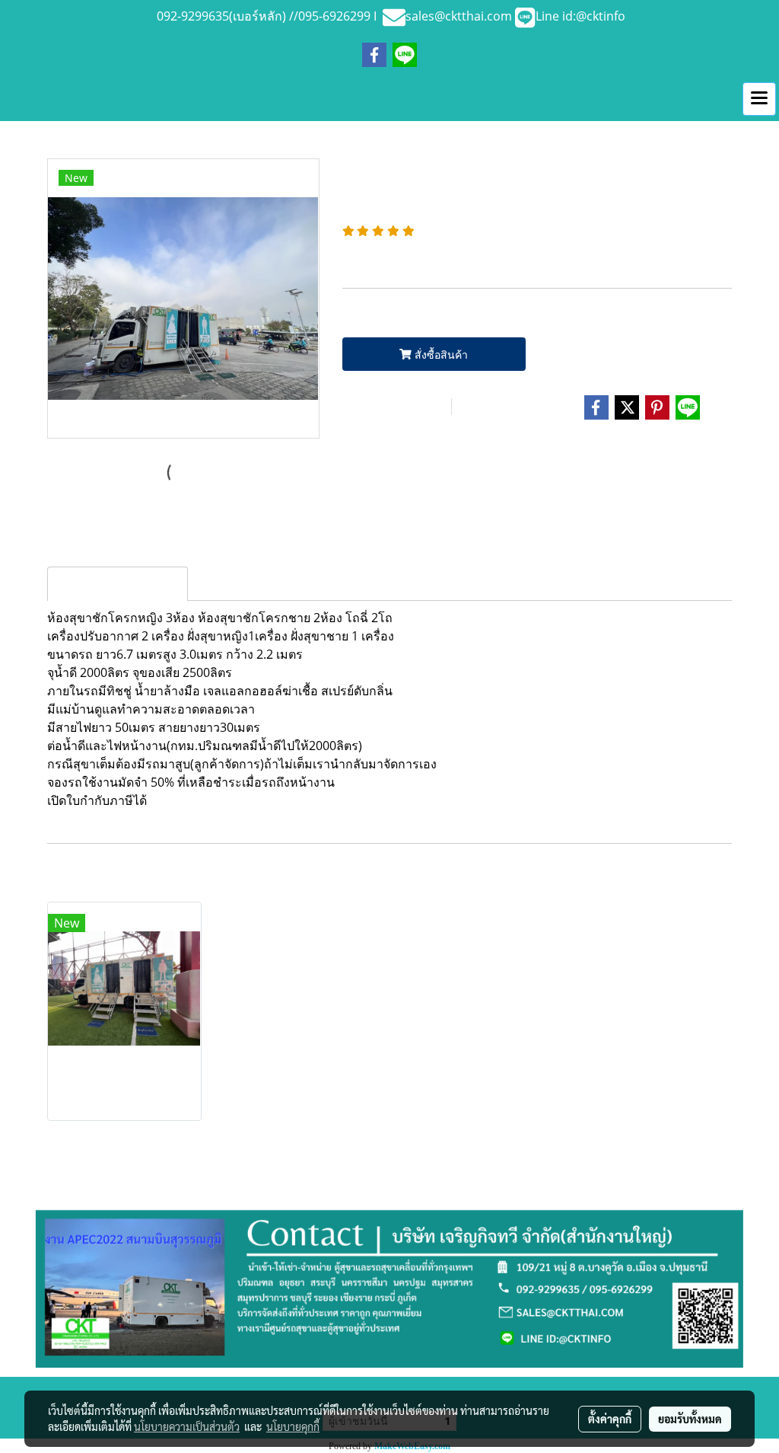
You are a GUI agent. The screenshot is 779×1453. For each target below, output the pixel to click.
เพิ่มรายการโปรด (394, 407)
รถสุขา (415, 450)
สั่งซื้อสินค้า (440, 354)
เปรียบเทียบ (503, 407)
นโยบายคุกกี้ (293, 1426)
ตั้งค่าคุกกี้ (609, 1419)
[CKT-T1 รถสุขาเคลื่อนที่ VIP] (183, 299)
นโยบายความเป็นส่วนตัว (187, 1426)
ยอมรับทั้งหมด (690, 1419)
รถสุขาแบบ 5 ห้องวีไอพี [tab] (118, 584)
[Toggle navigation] (759, 99)
